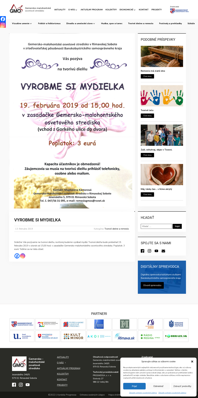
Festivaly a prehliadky (170, 23)
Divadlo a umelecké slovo (79, 23)
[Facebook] (17, 255)
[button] (192, 361)
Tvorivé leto (147, 110)
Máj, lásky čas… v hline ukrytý (156, 189)
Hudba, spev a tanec (111, 23)
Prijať (134, 386)
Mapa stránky (114, 394)
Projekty (156, 9)
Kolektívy (111, 9)
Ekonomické (126, 9)
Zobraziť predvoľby (182, 386)
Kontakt (144, 9)
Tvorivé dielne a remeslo (140, 23)
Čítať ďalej (147, 76)
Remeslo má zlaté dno (153, 70)
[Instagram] (22, 255)
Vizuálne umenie (20, 23)
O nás (71, 9)
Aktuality (59, 9)
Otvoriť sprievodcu (152, 285)
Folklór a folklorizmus (49, 23)
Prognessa (71, 394)
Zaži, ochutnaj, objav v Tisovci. (156, 149)
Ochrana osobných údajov (92, 394)
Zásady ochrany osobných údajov (143, 393)
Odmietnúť (158, 386)
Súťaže (191, 23)
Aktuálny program (92, 9)
